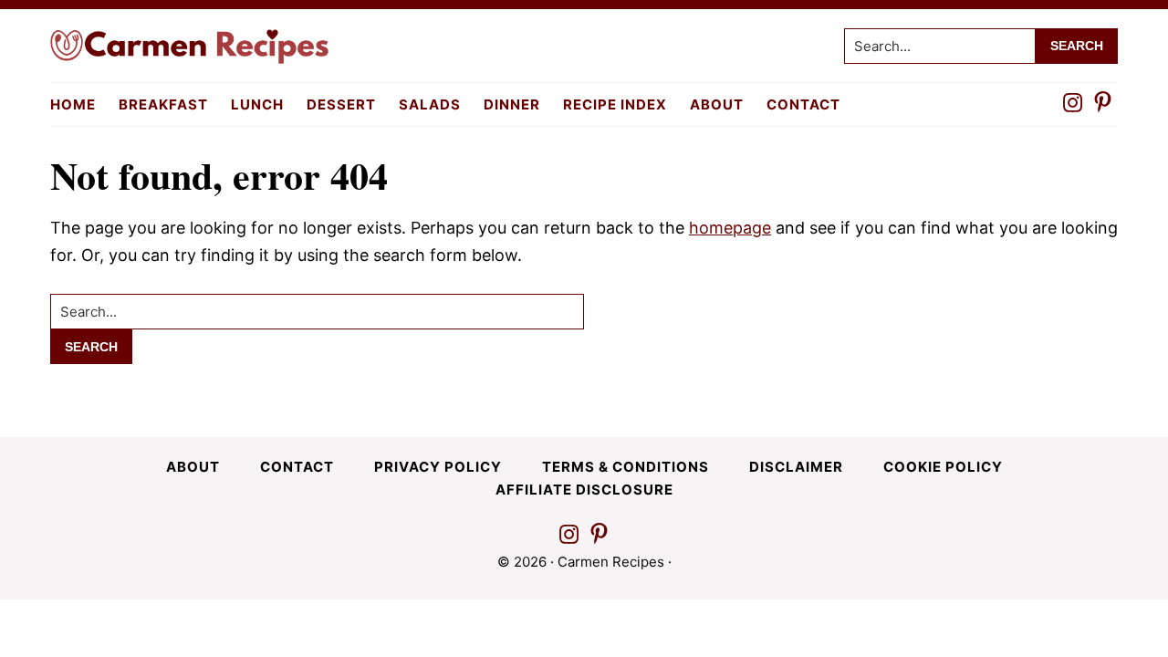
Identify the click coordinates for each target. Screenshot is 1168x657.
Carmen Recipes (611, 561)
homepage (730, 227)
